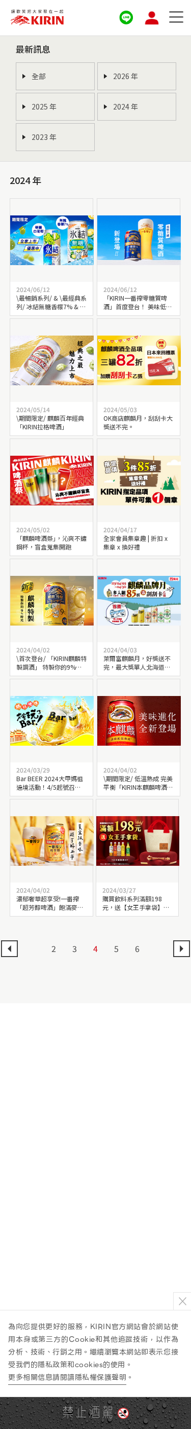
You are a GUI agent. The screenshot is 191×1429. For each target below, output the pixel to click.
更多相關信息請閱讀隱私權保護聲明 (67, 1377)
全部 (39, 76)
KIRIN (37, 18)
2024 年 (125, 106)
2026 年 (125, 76)
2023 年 (44, 137)
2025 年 (44, 106)
